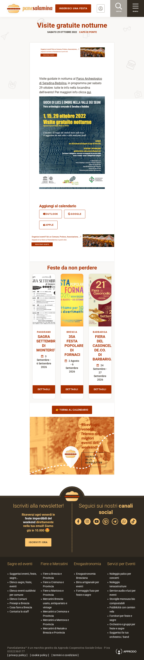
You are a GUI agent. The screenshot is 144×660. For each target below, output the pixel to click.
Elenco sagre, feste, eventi (21, 584)
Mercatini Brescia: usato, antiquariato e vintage (55, 603)
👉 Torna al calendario (72, 409)
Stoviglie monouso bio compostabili (122, 601)
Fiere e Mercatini (54, 564)
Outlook (52, 214)
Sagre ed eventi (19, 564)
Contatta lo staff (19, 611)
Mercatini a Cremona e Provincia (56, 613)
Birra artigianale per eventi (87, 584)
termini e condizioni (65, 655)
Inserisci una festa (73, 8)
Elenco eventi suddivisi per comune (22, 592)
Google (76, 214)
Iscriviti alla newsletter (93, 459)
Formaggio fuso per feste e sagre (87, 592)
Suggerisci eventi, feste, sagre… (23, 575)
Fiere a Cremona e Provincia (53, 584)
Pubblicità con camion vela (122, 609)
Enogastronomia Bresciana (86, 575)
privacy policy (17, 655)
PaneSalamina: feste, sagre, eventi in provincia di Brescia (29, 8)
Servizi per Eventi (121, 564)
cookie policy (40, 655)
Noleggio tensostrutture (118, 584)
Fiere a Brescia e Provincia (52, 575)
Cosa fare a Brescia (21, 607)
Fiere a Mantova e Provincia (53, 592)
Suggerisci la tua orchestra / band (119, 634)
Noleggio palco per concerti (120, 575)
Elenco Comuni (18, 598)
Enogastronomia (87, 564)
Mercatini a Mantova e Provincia (56, 622)
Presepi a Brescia (19, 603)
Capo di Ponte (88, 32)
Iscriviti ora (38, 542)
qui (89, 92)
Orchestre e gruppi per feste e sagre (122, 626)
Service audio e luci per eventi (123, 592)
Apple (49, 224)
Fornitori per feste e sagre (121, 617)
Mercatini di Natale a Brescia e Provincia (55, 630)
